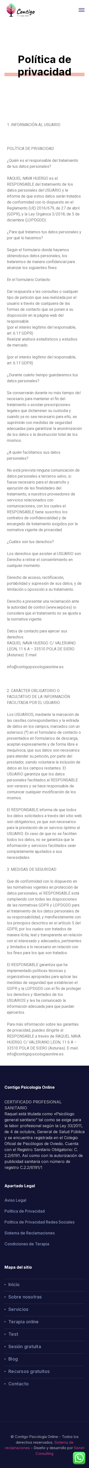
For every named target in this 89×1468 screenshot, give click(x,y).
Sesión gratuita (24, 1346)
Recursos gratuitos (29, 1371)
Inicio (14, 1284)
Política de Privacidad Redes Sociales (39, 1222)
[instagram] (13, 1401)
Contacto (18, 1383)
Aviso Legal (15, 1200)
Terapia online (23, 1321)
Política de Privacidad (24, 1211)
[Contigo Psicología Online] (20, 9)
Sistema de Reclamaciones (29, 1232)
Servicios (18, 1309)
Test (13, 1334)
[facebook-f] (5, 1401)
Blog (13, 1359)
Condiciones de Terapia (26, 1243)
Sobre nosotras (25, 1296)
